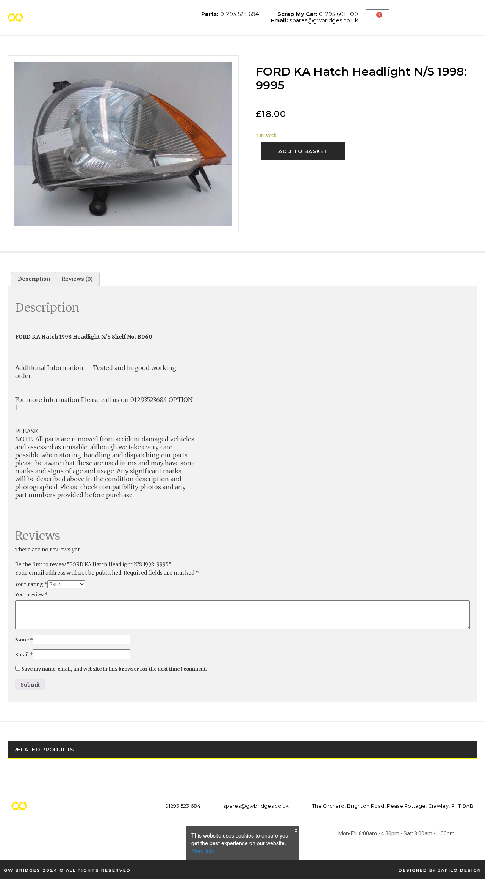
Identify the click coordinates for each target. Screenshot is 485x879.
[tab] (34, 279)
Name (24, 640)
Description (34, 279)
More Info (202, 850)
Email (24, 654)
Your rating (31, 584)
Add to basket (303, 151)
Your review (31, 594)
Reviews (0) (77, 279)
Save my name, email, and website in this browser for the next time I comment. (114, 669)
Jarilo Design (459, 870)
